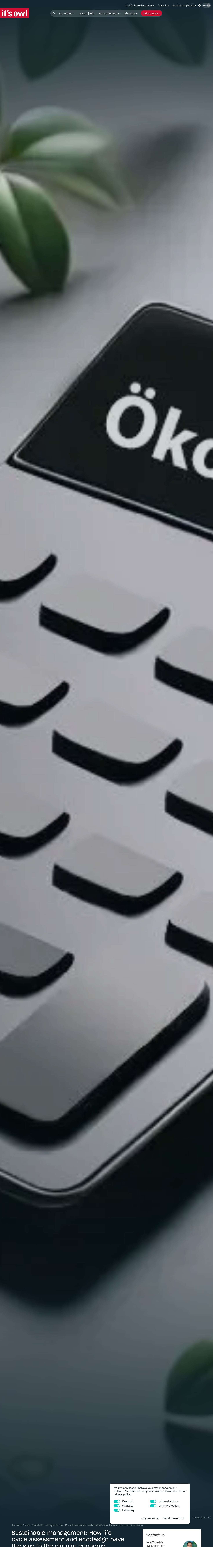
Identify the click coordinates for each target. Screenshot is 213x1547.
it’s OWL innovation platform (140, 5)
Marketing (128, 1510)
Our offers (65, 13)
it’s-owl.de (17, 1525)
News (27, 1525)
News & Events (108, 13)
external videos (168, 1501)
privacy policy (122, 1494)
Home (53, 13)
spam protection (169, 1505)
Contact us (163, 5)
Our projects (86, 13)
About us (130, 13)
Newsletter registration (184, 5)
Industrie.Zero (151, 13)
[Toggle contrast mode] (199, 5)
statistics (127, 1505)
